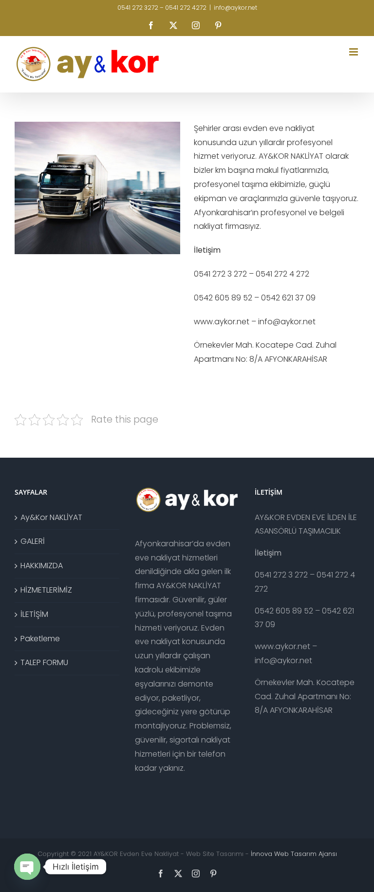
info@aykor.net (235, 7)
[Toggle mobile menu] (354, 52)
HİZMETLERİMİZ (46, 589)
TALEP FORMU (44, 662)
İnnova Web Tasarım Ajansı (294, 853)
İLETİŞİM (34, 614)
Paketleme (40, 638)
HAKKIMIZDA (41, 565)
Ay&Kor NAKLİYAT (51, 517)
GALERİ (32, 541)
